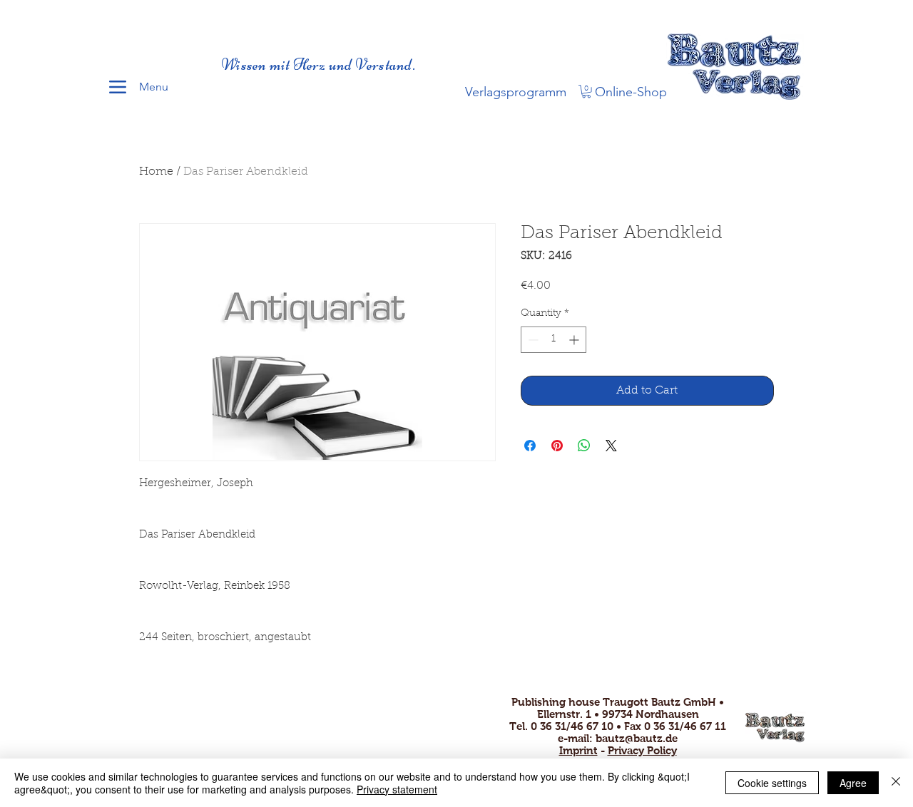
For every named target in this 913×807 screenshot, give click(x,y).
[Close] (895, 783)
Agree (853, 783)
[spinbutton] (553, 339)
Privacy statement (397, 789)
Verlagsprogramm (515, 92)
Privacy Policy (642, 750)
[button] (586, 91)
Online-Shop (631, 92)
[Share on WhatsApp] (584, 445)
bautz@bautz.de (637, 738)
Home (156, 172)
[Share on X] (611, 445)
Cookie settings (772, 783)
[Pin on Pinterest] (557, 445)
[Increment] (575, 339)
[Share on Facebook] (530, 445)
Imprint (578, 750)
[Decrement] (532, 339)
